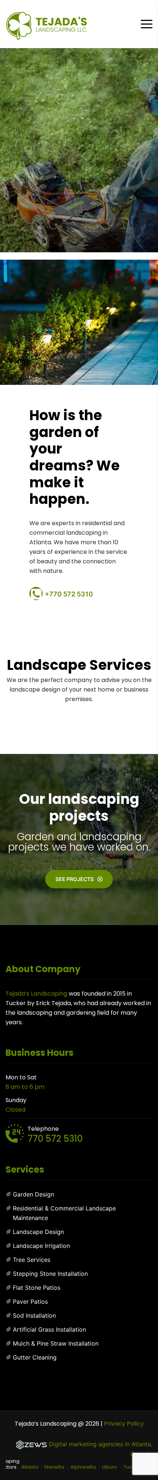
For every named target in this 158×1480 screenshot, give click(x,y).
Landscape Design (38, 1231)
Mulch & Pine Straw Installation (55, 1343)
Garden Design (33, 1194)
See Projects (74, 879)
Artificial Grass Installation (49, 1329)
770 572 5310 (55, 1139)
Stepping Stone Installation (50, 1273)
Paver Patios (30, 1301)
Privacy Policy (124, 1423)
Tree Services (31, 1259)
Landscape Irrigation (41, 1245)
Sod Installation (34, 1315)
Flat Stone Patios (36, 1287)
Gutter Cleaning (35, 1357)
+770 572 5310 (69, 594)
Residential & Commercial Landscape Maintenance (64, 1213)
